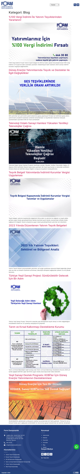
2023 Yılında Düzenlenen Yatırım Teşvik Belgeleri (38, 225)
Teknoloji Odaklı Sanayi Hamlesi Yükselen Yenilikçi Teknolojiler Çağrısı (38, 125)
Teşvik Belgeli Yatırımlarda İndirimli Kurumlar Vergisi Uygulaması (39, 174)
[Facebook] (42, 454)
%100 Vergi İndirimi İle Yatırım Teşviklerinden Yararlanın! (35, 18)
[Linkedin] (48, 454)
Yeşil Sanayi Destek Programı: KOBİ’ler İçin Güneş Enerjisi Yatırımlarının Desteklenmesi (38, 377)
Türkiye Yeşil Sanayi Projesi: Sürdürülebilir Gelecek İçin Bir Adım (38, 277)
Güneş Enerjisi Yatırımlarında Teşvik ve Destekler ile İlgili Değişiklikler (39, 71)
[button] (75, 4)
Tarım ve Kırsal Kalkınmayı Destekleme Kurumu (36, 326)
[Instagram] (51, 454)
